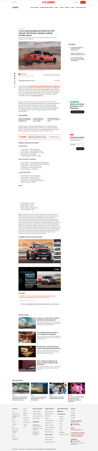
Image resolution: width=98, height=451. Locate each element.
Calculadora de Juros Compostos (37, 429)
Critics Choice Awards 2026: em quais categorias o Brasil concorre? (77, 49)
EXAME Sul (47, 416)
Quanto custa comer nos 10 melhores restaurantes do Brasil (78, 54)
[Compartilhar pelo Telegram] (14, 80)
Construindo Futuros (49, 420)
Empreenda (61, 432)
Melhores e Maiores (49, 437)
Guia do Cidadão (36, 411)
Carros (33, 300)
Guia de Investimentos (38, 416)
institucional (15, 449)
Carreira (14, 421)
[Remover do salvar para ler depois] (14, 87)
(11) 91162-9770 (76, 424)
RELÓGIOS (67, 7)
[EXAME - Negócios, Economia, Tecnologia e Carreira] (49, 2)
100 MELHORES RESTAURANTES (46, 7)
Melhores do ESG (48, 439)
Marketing (25, 413)
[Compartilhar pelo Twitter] (14, 82)
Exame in (61, 416)
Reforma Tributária (49, 411)
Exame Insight (15, 428)
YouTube (73, 411)
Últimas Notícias (15, 413)
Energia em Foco (48, 422)
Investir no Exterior (49, 425)
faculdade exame (63, 408)
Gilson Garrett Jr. (24, 73)
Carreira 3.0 (62, 418)
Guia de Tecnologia (37, 413)
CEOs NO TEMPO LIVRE (81, 7)
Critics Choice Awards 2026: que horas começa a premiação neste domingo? (78, 59)
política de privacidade (38, 449)
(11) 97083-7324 (76, 441)
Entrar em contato (75, 422)
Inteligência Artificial (14, 431)
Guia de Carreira (36, 418)
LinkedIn (73, 413)
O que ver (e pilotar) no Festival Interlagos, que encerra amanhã (38, 120)
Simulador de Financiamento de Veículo (36, 433)
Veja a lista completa (36, 95)
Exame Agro (26, 417)
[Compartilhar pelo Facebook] (14, 75)
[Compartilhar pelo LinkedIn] (14, 78)
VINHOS (56, 7)
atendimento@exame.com (76, 429)
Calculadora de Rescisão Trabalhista (37, 425)
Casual (15, 7)
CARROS (72, 7)
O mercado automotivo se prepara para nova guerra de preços (54, 120)
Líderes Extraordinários (50, 427)
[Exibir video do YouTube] (40, 279)
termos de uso (21, 449)
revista (61, 411)
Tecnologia (25, 420)
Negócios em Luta (49, 429)
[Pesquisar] (16, 2)
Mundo (24, 408)
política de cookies (29, 449)
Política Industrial (49, 431)
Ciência (25, 424)
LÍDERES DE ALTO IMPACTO (16, 416)
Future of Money (27, 422)
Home (19, 28)
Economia (14, 424)
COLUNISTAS (15, 439)
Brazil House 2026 (49, 413)
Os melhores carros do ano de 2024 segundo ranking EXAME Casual (37, 296)
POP (24, 426)
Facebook (73, 417)
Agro (60, 430)
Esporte (25, 415)
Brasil (13, 419)
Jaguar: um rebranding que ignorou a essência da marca (35, 297)
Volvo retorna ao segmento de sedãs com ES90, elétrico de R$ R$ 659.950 (24, 120)
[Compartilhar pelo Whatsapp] (14, 73)
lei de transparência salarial (50, 449)
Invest (13, 434)
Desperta (61, 421)
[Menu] (13, 2)
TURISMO (61, 7)
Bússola (46, 418)
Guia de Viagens (34, 7)
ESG (13, 426)
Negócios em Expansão (50, 441)
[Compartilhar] (60, 264)
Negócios (14, 436)
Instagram (73, 415)
